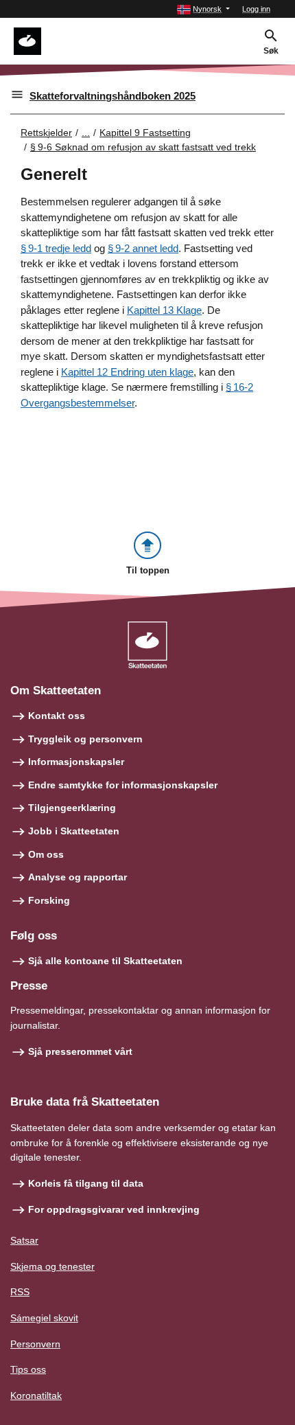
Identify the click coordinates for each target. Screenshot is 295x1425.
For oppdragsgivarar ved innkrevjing (114, 1209)
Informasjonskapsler (76, 761)
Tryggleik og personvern (85, 738)
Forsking (49, 900)
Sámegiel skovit (44, 1317)
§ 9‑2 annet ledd (143, 248)
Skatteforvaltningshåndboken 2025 (113, 96)
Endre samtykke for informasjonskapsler (122, 784)
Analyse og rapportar (77, 876)
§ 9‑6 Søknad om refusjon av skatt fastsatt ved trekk (143, 146)
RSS (20, 1291)
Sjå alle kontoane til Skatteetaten (105, 960)
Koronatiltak (36, 1395)
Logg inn (256, 9)
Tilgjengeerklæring (72, 807)
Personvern (35, 1343)
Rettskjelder (46, 132)
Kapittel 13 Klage (164, 310)
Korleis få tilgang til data (85, 1183)
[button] (203, 9)
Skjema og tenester (52, 1266)
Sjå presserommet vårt (80, 1051)
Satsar (24, 1240)
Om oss (46, 854)
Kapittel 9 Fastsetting (145, 132)
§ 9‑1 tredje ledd (56, 248)
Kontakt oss (56, 715)
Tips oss (28, 1369)
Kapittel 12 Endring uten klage (127, 372)
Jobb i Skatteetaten (73, 830)
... (86, 132)
